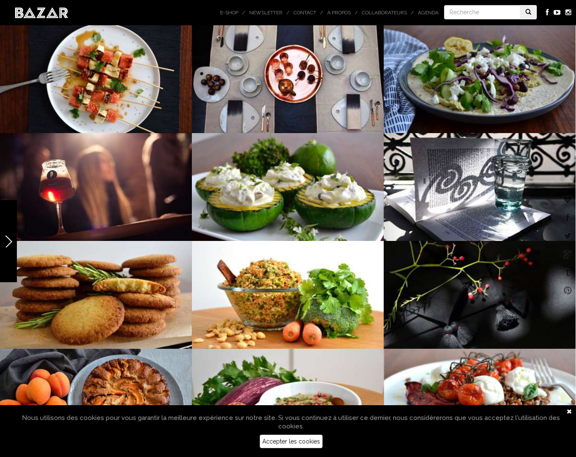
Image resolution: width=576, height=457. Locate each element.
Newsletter (266, 13)
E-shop (229, 13)
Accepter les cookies (291, 441)
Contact (304, 13)
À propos (339, 13)
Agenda (428, 13)
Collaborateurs (384, 13)
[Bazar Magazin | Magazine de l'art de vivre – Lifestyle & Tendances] (41, 12)
